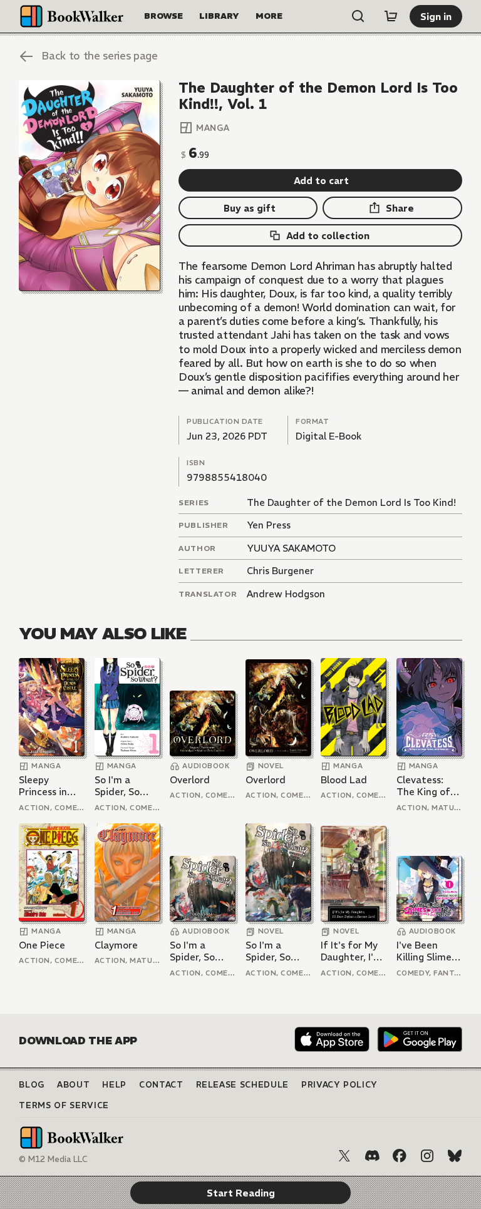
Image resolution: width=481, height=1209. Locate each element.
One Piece (42, 945)
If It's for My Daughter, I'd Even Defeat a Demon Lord (353, 951)
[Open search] (358, 16)
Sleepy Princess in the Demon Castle (44, 786)
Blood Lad (344, 780)
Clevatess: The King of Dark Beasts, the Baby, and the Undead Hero (428, 786)
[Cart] (391, 16)
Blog (31, 1085)
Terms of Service (63, 1105)
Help (114, 1085)
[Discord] (372, 1155)
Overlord (190, 780)
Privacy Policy (339, 1085)
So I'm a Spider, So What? (117, 786)
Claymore (116, 945)
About (73, 1085)
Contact (161, 1085)
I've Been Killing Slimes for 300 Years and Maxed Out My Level (428, 951)
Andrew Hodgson (286, 594)
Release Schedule (242, 1085)
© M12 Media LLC (53, 1159)
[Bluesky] (454, 1155)
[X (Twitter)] (344, 1155)
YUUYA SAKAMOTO (291, 548)
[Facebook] (399, 1155)
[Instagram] (427, 1155)
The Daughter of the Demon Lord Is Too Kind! (351, 502)
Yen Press (269, 525)
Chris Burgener (280, 571)
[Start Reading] (89, 185)
